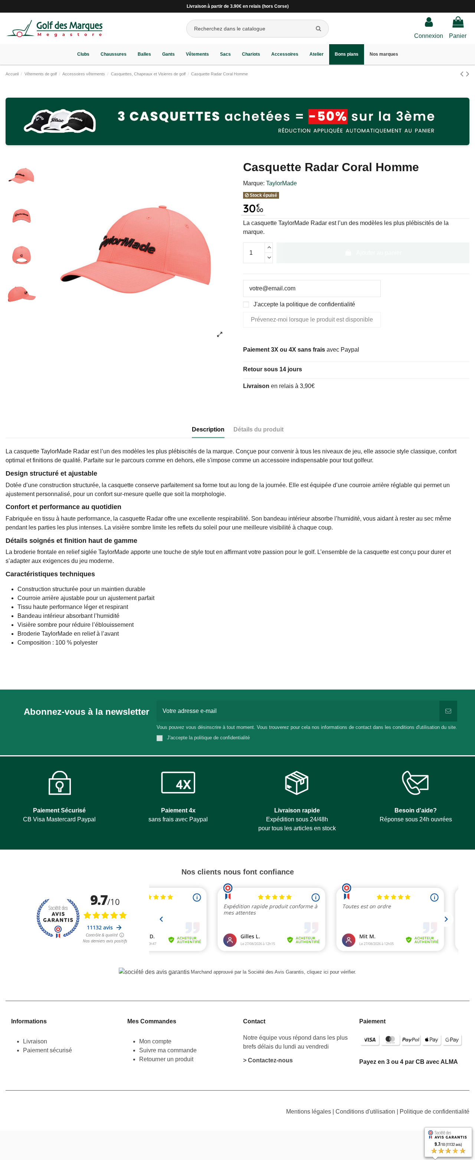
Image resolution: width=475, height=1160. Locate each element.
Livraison (36, 1041)
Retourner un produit (166, 1059)
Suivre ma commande (168, 1050)
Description (208, 429)
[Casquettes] (237, 121)
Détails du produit (258, 429)
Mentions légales (309, 1111)
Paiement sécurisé (47, 1050)
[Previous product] (463, 74)
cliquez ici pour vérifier (331, 972)
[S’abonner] (448, 711)
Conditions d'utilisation (366, 1111)
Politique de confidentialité (434, 1111)
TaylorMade (281, 183)
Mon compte (155, 1041)
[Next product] (467, 74)
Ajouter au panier (379, 253)
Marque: (254, 183)
